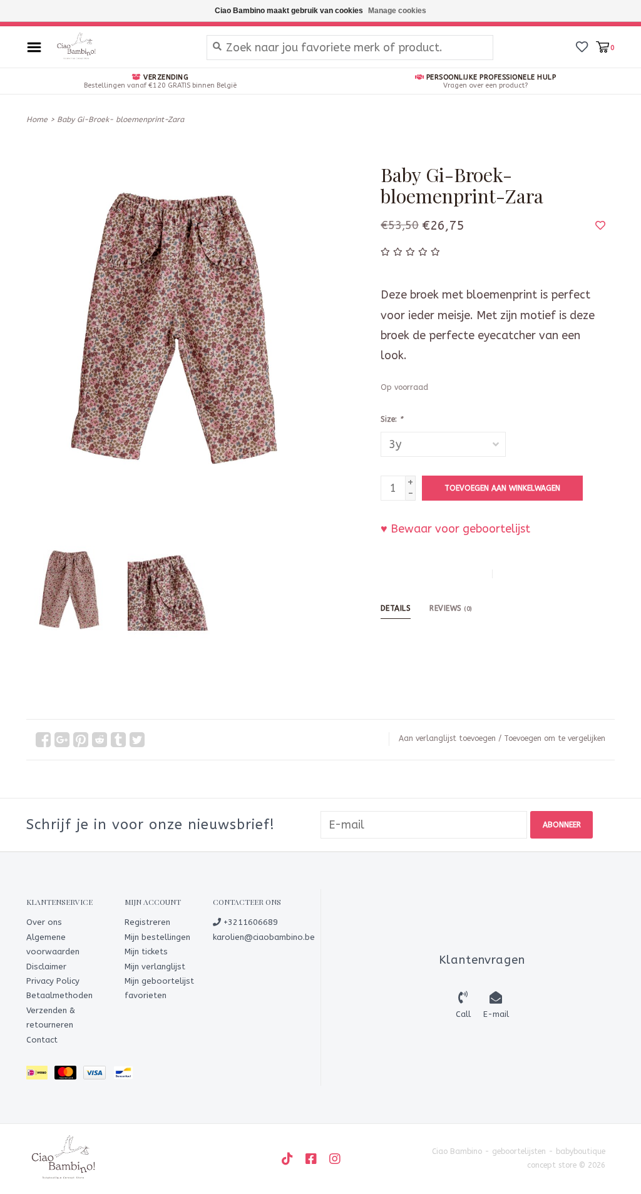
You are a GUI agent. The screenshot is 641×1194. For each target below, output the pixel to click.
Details (396, 608)
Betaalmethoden (59, 995)
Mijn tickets (146, 951)
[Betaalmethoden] (40, 1074)
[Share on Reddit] (99, 739)
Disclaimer (46, 966)
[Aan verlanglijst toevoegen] (600, 225)
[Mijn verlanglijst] (581, 46)
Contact (42, 1039)
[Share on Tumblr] (118, 739)
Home (37, 119)
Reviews (450, 608)
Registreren (147, 922)
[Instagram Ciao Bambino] (335, 1159)
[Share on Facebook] (43, 739)
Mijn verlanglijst (155, 966)
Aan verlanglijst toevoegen (447, 738)
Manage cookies (397, 10)
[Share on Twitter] (137, 739)
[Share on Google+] (61, 739)
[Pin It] (80, 739)
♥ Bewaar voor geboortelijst (455, 529)
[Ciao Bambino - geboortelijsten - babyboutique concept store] (121, 47)
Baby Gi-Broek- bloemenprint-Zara (120, 119)
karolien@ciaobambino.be (264, 937)
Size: (392, 419)
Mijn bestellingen (157, 937)
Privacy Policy (52, 981)
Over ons (44, 922)
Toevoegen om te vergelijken (554, 738)
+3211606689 (249, 922)
